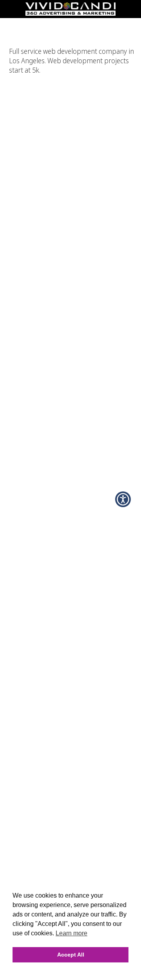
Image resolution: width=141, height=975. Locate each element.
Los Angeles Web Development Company (70, 23)
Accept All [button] (70, 954)
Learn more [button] (71, 933)
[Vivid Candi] (70, 13)
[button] (123, 499)
